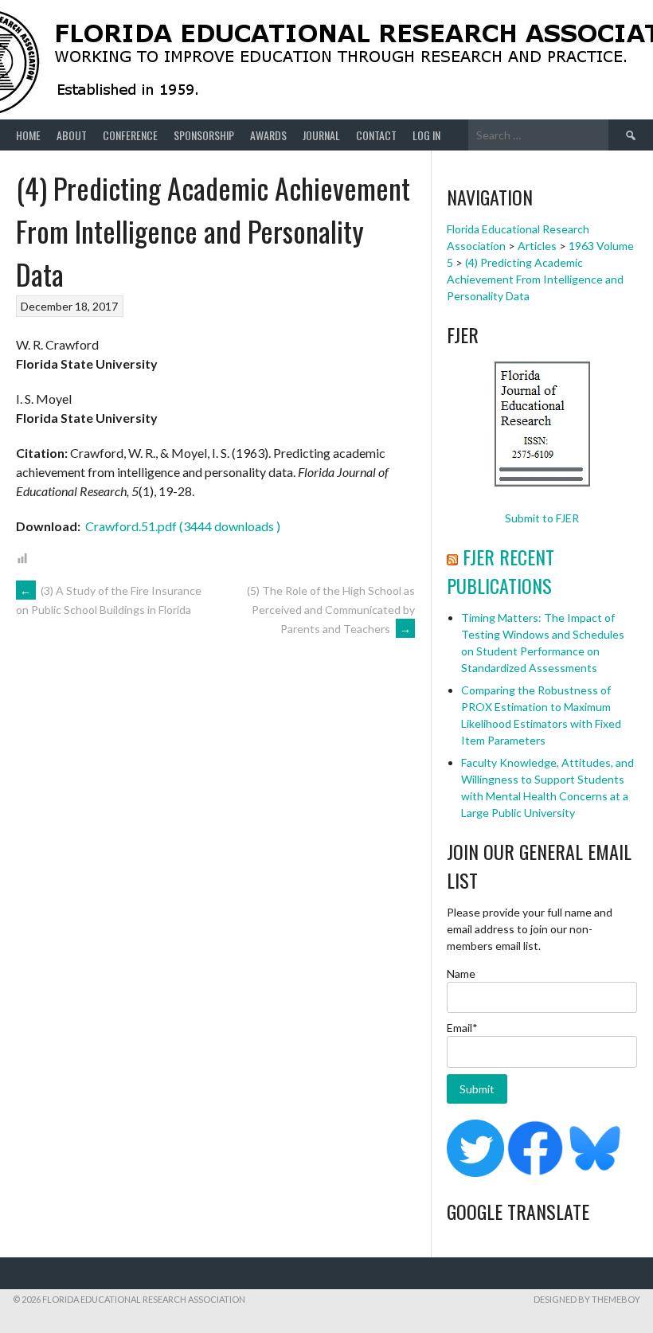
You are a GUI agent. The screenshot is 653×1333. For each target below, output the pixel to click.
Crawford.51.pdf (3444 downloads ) (181, 526)
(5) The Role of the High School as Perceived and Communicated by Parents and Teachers (331, 609)
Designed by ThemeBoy (587, 1299)
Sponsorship (204, 135)
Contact (376, 135)
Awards (268, 135)
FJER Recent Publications (500, 571)
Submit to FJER (542, 518)
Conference (130, 135)
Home (28, 135)
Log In (426, 135)
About (72, 135)
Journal (321, 135)
